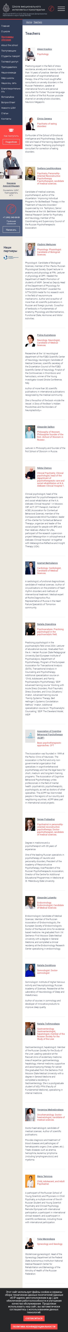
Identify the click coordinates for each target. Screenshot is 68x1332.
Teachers (38, 22)
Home (29, 22)
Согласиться (34, 1318)
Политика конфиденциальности (34, 1326)
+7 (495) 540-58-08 (11, 217)
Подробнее (11, 142)
